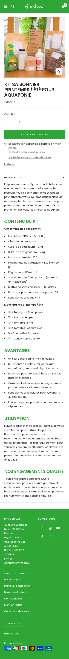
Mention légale (13, 605)
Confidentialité (13, 598)
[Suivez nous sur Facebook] (42, 528)
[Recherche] (12, 6)
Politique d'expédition (17, 586)
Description (12, 177)
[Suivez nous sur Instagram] (50, 528)
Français (11, 623)
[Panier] (63, 6)
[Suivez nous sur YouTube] (58, 528)
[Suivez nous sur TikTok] (42, 536)
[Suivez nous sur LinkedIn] (50, 536)
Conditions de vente (16, 611)
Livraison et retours (16, 592)
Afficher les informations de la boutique (29, 157)
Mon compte (12, 579)
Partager (9, 164)
